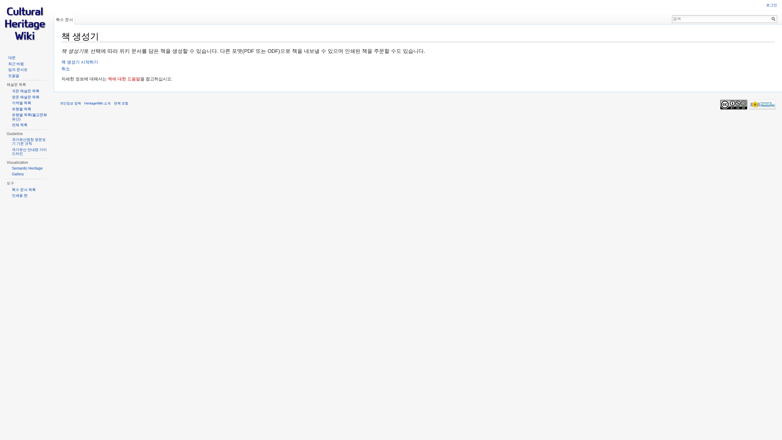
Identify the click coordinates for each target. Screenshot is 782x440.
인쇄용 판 (19, 195)
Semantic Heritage (27, 168)
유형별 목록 (21, 109)
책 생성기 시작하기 (79, 62)
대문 (12, 58)
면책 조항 (121, 103)
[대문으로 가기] (26, 24)
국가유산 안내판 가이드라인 (29, 152)
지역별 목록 (21, 103)
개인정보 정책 (70, 103)
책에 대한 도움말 (124, 78)
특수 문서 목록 (24, 190)
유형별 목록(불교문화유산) (29, 117)
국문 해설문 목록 (25, 91)
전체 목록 (19, 125)
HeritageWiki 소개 (97, 103)
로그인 (771, 5)
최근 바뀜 (16, 64)
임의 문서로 (17, 70)
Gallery (18, 174)
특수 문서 (64, 19)
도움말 (13, 76)
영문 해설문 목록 (25, 97)
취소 (65, 68)
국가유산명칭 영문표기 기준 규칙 (29, 142)
